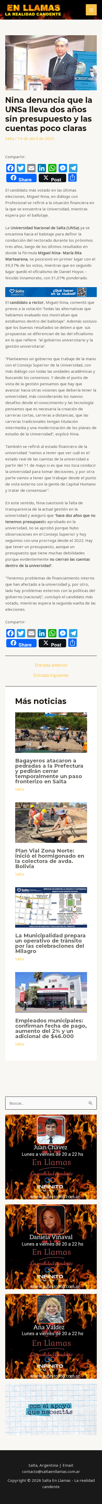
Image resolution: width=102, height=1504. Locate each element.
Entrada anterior (51, 665)
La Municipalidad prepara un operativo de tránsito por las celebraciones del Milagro (50, 943)
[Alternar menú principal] (91, 9)
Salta (9, 138)
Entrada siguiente (51, 675)
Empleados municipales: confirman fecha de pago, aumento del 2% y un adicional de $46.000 (51, 1028)
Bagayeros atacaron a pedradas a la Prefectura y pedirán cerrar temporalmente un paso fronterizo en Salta (49, 771)
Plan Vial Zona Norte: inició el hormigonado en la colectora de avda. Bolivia (49, 858)
